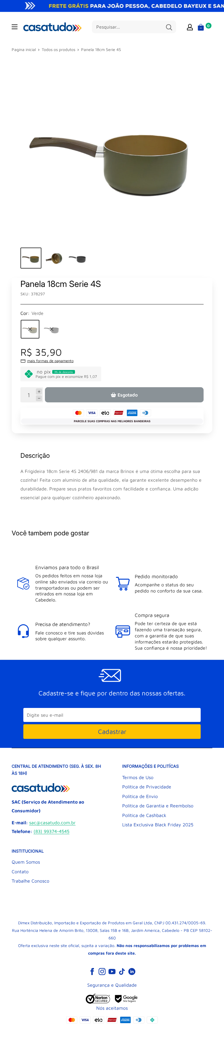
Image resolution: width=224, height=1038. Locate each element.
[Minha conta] (190, 27)
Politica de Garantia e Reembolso (157, 805)
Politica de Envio (140, 796)
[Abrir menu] (15, 26)
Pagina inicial (24, 49)
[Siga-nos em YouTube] (112, 971)
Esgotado (128, 394)
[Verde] (30, 329)
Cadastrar (112, 731)
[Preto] (51, 329)
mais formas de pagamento (50, 360)
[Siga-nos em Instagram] (102, 971)
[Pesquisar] (169, 26)
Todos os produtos (58, 49)
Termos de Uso (137, 777)
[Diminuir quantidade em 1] (39, 398)
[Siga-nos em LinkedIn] (131, 971)
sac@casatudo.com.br (52, 822)
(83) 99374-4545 (51, 831)
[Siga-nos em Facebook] (92, 971)
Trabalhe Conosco (30, 880)
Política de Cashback (144, 815)
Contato (20, 871)
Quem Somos (26, 862)
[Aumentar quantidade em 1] (39, 391)
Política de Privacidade (146, 786)
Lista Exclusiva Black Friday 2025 (157, 824)
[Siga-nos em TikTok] (121, 971)
